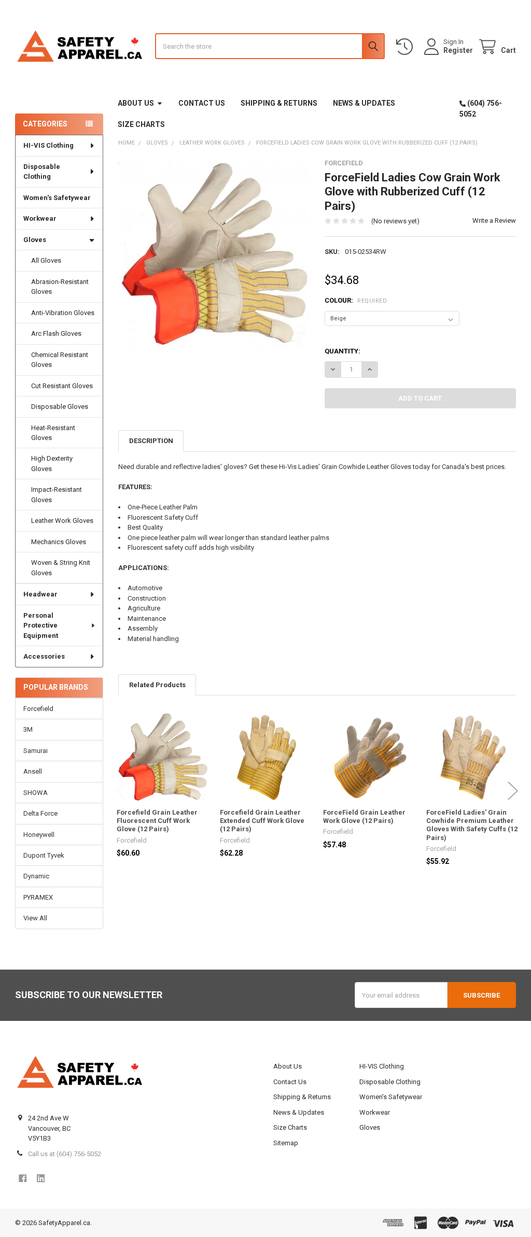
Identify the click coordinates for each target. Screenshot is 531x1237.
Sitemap (285, 1143)
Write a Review (494, 220)
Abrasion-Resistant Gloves (60, 287)
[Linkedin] (40, 1178)
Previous (121, 790)
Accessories (44, 656)
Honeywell (38, 834)
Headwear (40, 594)
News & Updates (364, 103)
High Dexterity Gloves (52, 463)
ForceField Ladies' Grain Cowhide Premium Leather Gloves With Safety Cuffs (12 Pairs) (472, 825)
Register (458, 50)
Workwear (40, 218)
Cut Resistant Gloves (62, 386)
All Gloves (46, 260)
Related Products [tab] (157, 685)
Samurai (35, 751)
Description (151, 441)
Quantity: (342, 351)
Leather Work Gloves (62, 520)
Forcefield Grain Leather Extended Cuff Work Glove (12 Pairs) (262, 820)
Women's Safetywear (57, 198)
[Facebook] (22, 1178)
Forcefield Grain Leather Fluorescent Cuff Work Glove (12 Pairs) (157, 820)
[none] (214, 254)
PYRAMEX (38, 897)
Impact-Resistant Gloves (56, 495)
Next (512, 790)
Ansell (32, 771)
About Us (136, 103)
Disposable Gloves (59, 406)
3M (28, 729)
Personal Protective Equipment (40, 625)
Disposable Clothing (41, 172)
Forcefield (38, 709)
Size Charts (141, 124)
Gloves (34, 240)
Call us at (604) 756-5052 (64, 1154)
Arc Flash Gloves (56, 333)
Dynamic (36, 876)
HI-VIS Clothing (48, 145)
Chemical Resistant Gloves (59, 360)
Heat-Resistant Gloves (53, 433)
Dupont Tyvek (43, 855)
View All (35, 918)
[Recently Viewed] (406, 47)
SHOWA (35, 793)
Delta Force (40, 813)
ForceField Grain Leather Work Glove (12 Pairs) (364, 816)
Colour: (356, 300)
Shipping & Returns (279, 103)
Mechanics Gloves (58, 542)
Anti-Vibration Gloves (62, 313)
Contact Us (201, 103)
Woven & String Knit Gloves (60, 568)
